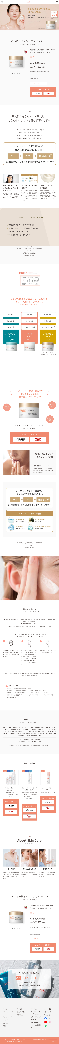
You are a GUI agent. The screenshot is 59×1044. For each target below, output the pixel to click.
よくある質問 (47, 1009)
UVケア (4, 1026)
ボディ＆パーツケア (8, 1023)
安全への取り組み (35, 1022)
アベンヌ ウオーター (8, 1009)
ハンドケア (5, 1020)
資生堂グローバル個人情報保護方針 (14, 1041)
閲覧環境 (13, 1039)
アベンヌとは (34, 1009)
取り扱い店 (47, 1015)
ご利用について (6, 1039)
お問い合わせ (47, 1012)
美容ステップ (20, 1015)
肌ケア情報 (19, 1009)
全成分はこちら (36, 83)
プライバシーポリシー (21, 1039)
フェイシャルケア (7, 1017)
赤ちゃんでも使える (21, 1012)
